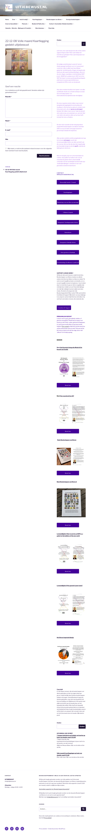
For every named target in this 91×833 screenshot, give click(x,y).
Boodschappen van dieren (53, 19)
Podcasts (24, 24)
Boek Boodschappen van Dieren (66, 440)
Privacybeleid (47, 818)
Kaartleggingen (37, 19)
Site (6, 139)
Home (7, 19)
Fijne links (51, 28)
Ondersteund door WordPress (56, 828)
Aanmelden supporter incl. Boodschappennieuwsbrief (54, 789)
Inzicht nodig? (24, 19)
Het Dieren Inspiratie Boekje (65, 637)
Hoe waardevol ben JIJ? (67, 396)
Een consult (65, 326)
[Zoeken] (84, 44)
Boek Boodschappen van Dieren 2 (67, 481)
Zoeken (59, 40)
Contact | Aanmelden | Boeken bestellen (61, 24)
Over (13, 19)
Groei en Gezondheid (11, 24)
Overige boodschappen (73, 19)
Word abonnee (39, 28)
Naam (7, 121)
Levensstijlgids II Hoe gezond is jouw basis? (70, 585)
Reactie (8, 97)
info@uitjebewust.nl (52, 797)
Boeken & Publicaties (38, 24)
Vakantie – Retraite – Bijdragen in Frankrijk (18, 28)
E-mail (8, 130)
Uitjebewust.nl (31, 7)
